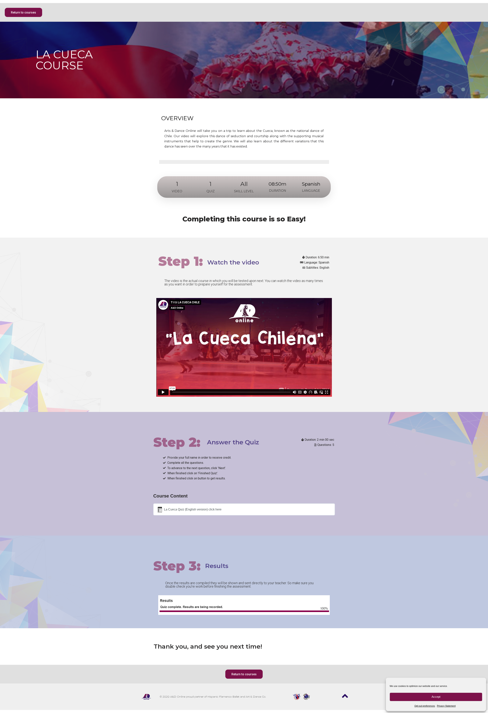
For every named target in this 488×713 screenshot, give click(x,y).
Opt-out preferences (424, 706)
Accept (436, 696)
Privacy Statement (446, 706)
